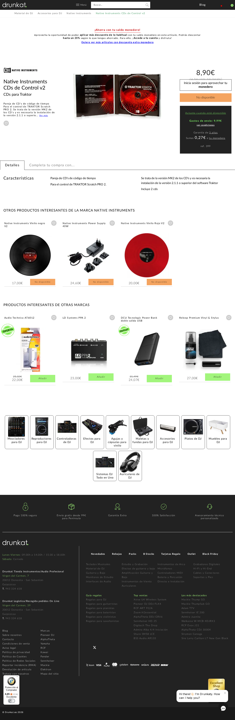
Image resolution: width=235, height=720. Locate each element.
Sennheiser (47, 661)
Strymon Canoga (191, 634)
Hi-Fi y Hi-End (202, 568)
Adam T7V (187, 608)
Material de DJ (95, 568)
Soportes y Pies (203, 577)
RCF (43, 648)
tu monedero (217, 138)
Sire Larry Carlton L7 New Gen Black (204, 638)
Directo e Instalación (171, 581)
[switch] (11, 701)
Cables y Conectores (206, 573)
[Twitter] (96, 649)
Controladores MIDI (170, 573)
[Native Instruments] (20, 77)
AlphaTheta (48, 639)
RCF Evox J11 (190, 625)
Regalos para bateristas (101, 612)
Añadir (43, 378)
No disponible (205, 97)
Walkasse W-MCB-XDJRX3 (198, 621)
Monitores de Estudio (100, 577)
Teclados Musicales (98, 564)
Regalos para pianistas (100, 608)
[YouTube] (103, 647)
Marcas (45, 631)
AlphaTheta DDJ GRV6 (148, 617)
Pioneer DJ (47, 635)
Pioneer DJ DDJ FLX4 (147, 604)
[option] (117, 96)
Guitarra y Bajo (95, 573)
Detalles (12, 165)
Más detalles (14, 252)
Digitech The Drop (145, 625)
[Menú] (17, 677)
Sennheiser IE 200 (193, 612)
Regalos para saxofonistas (102, 621)
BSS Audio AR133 (145, 638)
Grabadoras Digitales (206, 564)
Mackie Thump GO (193, 599)
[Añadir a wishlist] (6, 123)
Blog (5, 631)
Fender (45, 656)
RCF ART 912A (143, 608)
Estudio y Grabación (135, 564)
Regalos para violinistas (101, 617)
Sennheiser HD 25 (145, 621)
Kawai (44, 652)
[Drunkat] (14, 4)
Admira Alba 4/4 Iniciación (151, 630)
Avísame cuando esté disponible (205, 113)
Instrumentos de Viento (137, 581)
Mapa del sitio (50, 674)
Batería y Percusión (170, 577)
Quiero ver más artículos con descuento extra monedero (117, 42)
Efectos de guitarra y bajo (138, 568)
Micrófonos (165, 568)
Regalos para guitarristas (102, 604)
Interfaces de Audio (98, 581)
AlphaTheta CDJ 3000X (196, 630)
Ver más (43, 115)
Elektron (46, 669)
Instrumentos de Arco (171, 564)
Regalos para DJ (96, 599)
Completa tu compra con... (52, 165)
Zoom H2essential (145, 612)
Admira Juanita (191, 617)
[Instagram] (110, 647)
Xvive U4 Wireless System (150, 599)
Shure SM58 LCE (144, 634)
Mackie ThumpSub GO (195, 604)
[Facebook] (89, 647)
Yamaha (45, 644)
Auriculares (129, 586)
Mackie (45, 665)
